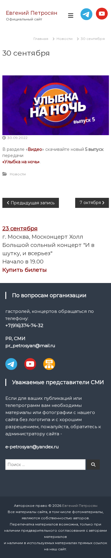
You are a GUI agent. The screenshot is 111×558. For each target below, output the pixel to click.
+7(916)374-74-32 (24, 325)
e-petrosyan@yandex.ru (32, 446)
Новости (65, 38)
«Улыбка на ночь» (21, 161)
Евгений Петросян (31, 13)
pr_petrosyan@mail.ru (30, 345)
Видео (35, 149)
